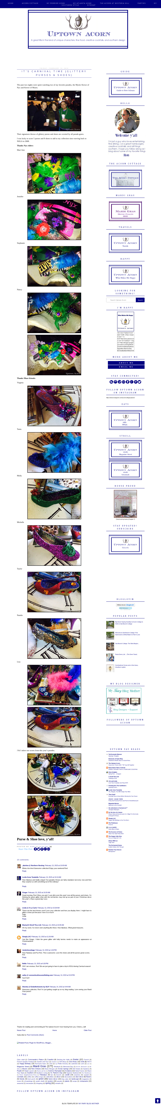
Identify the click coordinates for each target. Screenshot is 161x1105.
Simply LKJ (26, 937)
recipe (75, 1081)
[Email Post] (50, 846)
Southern (30, 1073)
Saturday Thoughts (114, 756)
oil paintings (28, 1081)
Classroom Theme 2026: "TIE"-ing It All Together (121, 765)
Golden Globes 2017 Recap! (116, 847)
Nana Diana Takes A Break (117, 767)
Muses (24, 1069)
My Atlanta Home (82, 3)
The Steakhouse (86, 1073)
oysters (50, 1081)
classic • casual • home (116, 799)
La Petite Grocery (61, 1063)
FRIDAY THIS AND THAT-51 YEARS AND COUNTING (123, 769)
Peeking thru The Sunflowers (117, 785)
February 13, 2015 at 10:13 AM (50, 877)
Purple (19, 1071)
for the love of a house (115, 812)
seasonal (20, 1083)
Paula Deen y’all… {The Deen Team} (126, 654)
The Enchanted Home (115, 845)
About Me (126, 363)
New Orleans (36, 1069)
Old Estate (76, 1069)
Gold (82, 1062)
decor (59, 1077)
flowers (88, 1077)
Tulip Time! (111, 842)
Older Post (87, 1030)
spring (48, 1083)
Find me (111, 824)
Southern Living (41, 1073)
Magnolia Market (114, 803)
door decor (79, 1077)
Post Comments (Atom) (35, 1035)
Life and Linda (113, 781)
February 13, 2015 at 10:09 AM (56, 865)
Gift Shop (62, 1062)
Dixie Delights (113, 772)
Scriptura (68, 1071)
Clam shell (21, 1059)
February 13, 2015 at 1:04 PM (46, 950)
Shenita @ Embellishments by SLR (35, 987)
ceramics (77, 1075)
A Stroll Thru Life (114, 776)
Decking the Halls (63, 1059)
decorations (69, 1077)
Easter (76, 1059)
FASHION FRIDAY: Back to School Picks (119, 760)
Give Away (73, 1062)
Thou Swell (112, 794)
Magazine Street (23, 1066)
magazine (85, 1079)
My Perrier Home (56, 3)
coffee (29, 1077)
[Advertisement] (80, 57)
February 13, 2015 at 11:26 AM (43, 937)
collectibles (50, 1077)
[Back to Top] (157, 1101)
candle (67, 1075)
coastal (86, 1075)
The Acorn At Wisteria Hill (114, 3)
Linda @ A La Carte (29, 908)
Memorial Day (68, 1066)
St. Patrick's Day (56, 1073)
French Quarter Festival (25, 1062)
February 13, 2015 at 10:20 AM (39, 892)
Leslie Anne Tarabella (30, 877)
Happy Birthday (25, 1063)
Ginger (24, 892)
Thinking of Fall (113, 778)
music (19, 1081)
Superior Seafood (72, 1073)
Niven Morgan (50, 1069)
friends (22, 1079)
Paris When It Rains (114, 829)
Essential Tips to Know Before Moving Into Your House (123, 796)
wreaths (58, 1083)
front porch (31, 1079)
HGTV (89, 1062)
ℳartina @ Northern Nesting (33, 865)
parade (59, 1081)
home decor (53, 1079)
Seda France (79, 1071)
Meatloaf (57, 1066)
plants (67, 1081)
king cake (64, 1079)
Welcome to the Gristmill (115, 805)
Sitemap (91, 5)
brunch (58, 1075)
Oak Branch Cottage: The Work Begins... (127, 643)
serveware (29, 1083)
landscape (75, 1079)
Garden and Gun (43, 1062)
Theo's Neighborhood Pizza (28, 1075)
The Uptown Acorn (114, 763)
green (41, 1079)
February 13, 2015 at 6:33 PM (37, 963)
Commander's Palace (36, 1059)
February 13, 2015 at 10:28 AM (49, 908)
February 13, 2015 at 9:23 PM (64, 975)
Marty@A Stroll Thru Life (31, 925)
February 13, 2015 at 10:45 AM (53, 925)
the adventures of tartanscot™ (118, 808)
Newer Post (21, 1030)
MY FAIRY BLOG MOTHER (89, 1103)
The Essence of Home (115, 832)
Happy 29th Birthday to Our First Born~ (119, 820)
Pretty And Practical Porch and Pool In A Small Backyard (123, 800)
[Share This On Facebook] (35, 850)
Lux (88, 1063)
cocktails (20, 1077)
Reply (24, 871)
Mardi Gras (39, 1066)
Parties (142, 3)
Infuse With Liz (113, 841)
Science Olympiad (54, 1071)
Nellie (24, 963)
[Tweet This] (38, 850)
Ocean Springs (63, 1069)
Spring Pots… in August (115, 774)
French (86, 1059)
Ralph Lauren (29, 1071)
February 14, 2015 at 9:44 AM (60, 987)
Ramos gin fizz (41, 1071)
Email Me (126, 367)
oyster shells (40, 1081)
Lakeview (74, 1063)
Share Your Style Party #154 (116, 833)
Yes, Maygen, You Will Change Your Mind (119, 791)
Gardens (54, 1062)
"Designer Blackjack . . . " (115, 809)
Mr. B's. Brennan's (81, 1066)
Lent (82, 1063)
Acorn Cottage (30, 3)
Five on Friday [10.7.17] (115, 838)
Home (11, 3)
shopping (39, 1083)
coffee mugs (38, 1077)
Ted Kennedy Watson (115, 754)
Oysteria (86, 1069)
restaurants (84, 1081)
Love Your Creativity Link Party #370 (118, 782)
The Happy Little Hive (115, 836)
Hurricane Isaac (40, 1063)
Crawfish (50, 1059)
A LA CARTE (113, 827)
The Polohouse (113, 823)
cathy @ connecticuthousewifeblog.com (37, 975)
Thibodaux (43, 1075)
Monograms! (112, 851)
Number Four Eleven (115, 850)
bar (52, 1075)
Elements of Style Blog (116, 759)
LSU (50, 1063)
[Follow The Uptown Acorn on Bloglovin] (125, 606)
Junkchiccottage (28, 950)
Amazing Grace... (113, 787)
